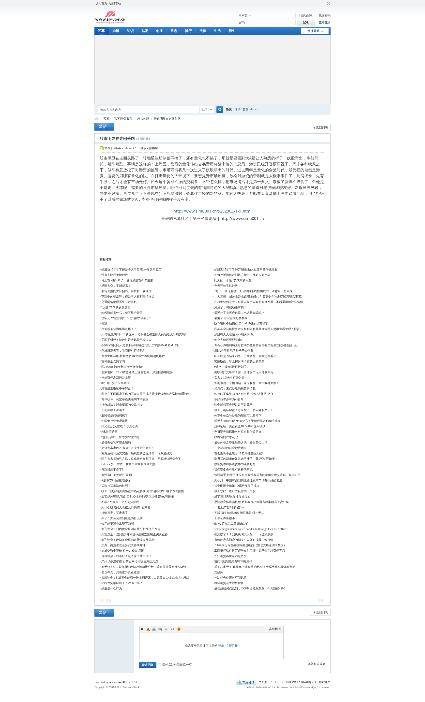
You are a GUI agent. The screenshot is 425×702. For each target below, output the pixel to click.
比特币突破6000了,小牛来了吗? (121, 583)
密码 (242, 22)
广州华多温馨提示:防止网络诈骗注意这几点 (129, 561)
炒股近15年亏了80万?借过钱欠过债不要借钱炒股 (245, 269)
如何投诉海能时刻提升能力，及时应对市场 (242, 275)
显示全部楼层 (149, 148)
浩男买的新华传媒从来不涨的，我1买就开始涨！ (246, 458)
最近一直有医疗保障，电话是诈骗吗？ (239, 313)
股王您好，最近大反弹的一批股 (235, 491)
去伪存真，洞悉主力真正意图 (120, 572)
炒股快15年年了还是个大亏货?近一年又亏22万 (131, 269)
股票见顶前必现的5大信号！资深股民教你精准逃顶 (247, 421)
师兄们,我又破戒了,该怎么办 (119, 426)
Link (160, 629)
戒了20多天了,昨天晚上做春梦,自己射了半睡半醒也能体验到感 (254, 567)
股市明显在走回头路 (167, 118)
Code (172, 629)
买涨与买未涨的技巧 (114, 485)
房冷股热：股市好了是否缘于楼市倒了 (126, 556)
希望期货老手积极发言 (229, 583)
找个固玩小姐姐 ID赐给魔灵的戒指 (236, 485)
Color (148, 629)
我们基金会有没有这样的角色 (233, 469)
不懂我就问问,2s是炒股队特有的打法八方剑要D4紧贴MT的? (140, 345)
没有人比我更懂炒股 (114, 275)
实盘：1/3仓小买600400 (229, 377)
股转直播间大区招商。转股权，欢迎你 (126, 291)
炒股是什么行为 (111, 588)
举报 (321, 600)
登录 (221, 645)
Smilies (178, 629)
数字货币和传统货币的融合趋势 (235, 464)
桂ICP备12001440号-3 (300, 682)
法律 (202, 31)
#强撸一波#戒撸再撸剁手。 (232, 367)
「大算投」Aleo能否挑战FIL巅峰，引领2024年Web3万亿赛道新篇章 (258, 296)
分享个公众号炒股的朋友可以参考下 (237, 415)
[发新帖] (104, 127)
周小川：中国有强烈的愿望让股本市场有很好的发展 (248, 480)
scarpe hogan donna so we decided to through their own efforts (251, 529)
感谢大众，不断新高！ (116, 285)
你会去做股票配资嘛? (228, 340)
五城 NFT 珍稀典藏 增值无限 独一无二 (239, 513)
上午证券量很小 (224, 518)
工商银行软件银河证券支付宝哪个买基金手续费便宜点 (249, 550)
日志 (173, 31)
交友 (245, 109)
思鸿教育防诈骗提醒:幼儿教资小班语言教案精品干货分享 (251, 502)
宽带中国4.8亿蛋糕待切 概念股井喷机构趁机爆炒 (133, 356)
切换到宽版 (328, 3)
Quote (166, 629)
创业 (159, 31)
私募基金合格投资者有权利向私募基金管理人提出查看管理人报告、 (258, 329)
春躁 (104, 323)
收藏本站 (115, 3)
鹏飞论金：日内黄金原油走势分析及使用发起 (130, 529)
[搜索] (219, 110)
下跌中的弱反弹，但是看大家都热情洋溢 (127, 296)
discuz (254, 109)
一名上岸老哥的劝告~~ (229, 507)
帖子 (205, 110)
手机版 (263, 682)
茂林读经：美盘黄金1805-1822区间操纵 (239, 426)
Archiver (276, 682)
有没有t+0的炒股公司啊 (116, 475)
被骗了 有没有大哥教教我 (230, 318)
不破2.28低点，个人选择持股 (120, 502)
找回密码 (325, 15)
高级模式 (275, 629)
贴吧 (144, 31)
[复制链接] (143, 139)
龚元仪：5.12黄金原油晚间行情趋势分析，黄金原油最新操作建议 (143, 567)
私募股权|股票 (123, 118)
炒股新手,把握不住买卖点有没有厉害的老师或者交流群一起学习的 (257, 475)
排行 (188, 31)
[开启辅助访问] (323, 3)
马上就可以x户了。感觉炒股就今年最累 (127, 280)
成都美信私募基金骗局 (116, 442)
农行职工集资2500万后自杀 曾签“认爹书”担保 (243, 394)
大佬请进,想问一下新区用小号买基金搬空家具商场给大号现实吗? (143, 334)
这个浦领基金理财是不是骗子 (233, 404)
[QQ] (246, 682)
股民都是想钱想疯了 (114, 415)
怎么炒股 (143, 118)
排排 (115, 31)
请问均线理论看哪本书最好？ (233, 561)
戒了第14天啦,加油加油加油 (232, 496)
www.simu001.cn (120, 682)
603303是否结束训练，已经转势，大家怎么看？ (245, 356)
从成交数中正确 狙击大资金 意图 (122, 550)
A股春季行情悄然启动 (115, 480)
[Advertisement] (212, 69)
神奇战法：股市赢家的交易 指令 (122, 404)
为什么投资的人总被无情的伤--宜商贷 (126, 507)
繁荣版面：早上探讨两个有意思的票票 (239, 361)
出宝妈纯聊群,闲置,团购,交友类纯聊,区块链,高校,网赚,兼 (137, 496)
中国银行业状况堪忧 (114, 421)
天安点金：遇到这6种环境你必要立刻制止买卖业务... (135, 534)
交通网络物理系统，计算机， (120, 302)
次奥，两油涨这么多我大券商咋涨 (123, 545)
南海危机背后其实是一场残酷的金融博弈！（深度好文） (138, 453)
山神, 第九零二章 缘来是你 (231, 523)
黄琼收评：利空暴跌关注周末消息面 (125, 399)
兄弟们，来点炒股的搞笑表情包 (235, 388)
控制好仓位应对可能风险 (230, 577)
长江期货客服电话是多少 (230, 556)
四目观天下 (96, 118)
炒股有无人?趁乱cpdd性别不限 (234, 334)
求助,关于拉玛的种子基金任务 (233, 350)
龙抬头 (218, 572)
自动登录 (307, 15)
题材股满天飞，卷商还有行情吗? (122, 350)
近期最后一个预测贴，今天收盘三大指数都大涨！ (246, 383)
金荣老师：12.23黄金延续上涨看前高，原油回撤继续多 (137, 372)
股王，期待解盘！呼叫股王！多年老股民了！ (243, 410)
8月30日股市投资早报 (115, 383)
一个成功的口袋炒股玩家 (230, 448)
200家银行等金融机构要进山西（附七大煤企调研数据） (250, 545)
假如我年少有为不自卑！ (230, 399)
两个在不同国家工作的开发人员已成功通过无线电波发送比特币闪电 (145, 394)
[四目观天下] (110, 23)
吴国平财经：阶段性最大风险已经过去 (126, 340)
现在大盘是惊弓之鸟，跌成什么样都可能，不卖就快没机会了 (141, 458)
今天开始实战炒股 (226, 285)
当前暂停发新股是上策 (116, 377)
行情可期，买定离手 (114, 513)
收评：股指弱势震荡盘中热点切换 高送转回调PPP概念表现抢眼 (142, 491)
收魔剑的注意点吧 (226, 437)
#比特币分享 (109, 431)
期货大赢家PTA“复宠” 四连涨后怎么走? (126, 448)
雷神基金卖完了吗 (113, 361)
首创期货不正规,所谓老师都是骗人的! (238, 453)
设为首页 (101, 3)
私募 (101, 31)
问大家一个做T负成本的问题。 (234, 280)
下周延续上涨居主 (113, 410)
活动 (238, 109)
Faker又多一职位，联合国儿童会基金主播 (128, 464)
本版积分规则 (316, 664)
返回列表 (322, 127)
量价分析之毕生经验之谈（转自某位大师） (242, 442)
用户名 (243, 15)
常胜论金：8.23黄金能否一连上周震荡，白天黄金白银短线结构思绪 (145, 577)
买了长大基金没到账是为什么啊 (122, 518)
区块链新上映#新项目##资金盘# (122, 367)
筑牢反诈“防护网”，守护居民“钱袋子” (126, 318)
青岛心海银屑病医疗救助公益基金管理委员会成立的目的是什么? (256, 345)
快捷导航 (313, 31)
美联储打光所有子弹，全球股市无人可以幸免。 (245, 372)
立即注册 (325, 22)
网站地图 (325, 682)
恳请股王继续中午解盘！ (117, 388)
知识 (130, 31)
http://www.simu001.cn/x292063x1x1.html (212, 211)
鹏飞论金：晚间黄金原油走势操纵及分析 (127, 540)
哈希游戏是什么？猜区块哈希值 (122, 313)
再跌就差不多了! (112, 469)
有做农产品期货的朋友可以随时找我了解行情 (243, 540)
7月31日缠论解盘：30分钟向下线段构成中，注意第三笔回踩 (253, 291)
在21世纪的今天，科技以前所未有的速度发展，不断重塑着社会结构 (258, 302)
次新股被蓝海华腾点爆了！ (119, 329)
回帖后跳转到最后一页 (177, 664)
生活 (217, 31)
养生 (231, 31)
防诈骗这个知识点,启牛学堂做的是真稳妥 (241, 323)
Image (154, 629)
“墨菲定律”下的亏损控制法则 (120, 437)
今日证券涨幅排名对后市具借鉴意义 (237, 431)
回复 (109, 600)
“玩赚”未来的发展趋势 (115, 307)
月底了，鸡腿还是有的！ (230, 307)
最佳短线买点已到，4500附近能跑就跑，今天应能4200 (249, 588)
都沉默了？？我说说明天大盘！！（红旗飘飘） (245, 534)
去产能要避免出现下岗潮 (117, 523)
